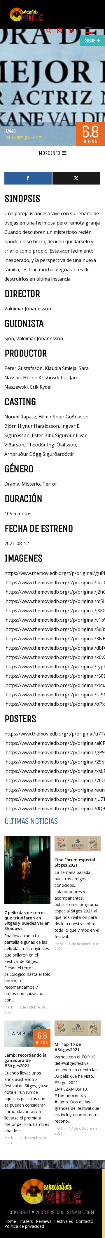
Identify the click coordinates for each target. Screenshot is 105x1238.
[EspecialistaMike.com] (26, 21)
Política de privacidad (24, 1226)
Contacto (84, 1221)
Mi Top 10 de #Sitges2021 (68, 1046)
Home (10, 1221)
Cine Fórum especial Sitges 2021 (75, 862)
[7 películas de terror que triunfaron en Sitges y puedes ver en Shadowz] (27, 870)
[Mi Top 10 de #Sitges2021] (78, 1028)
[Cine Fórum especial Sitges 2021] (78, 843)
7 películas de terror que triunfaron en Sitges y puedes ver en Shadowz (27, 920)
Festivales (63, 1221)
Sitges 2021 (15, 137)
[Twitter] (76, 178)
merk (8, 1007)
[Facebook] (28, 178)
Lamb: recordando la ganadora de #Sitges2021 (25, 1060)
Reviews (43, 1221)
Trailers (26, 1221)
